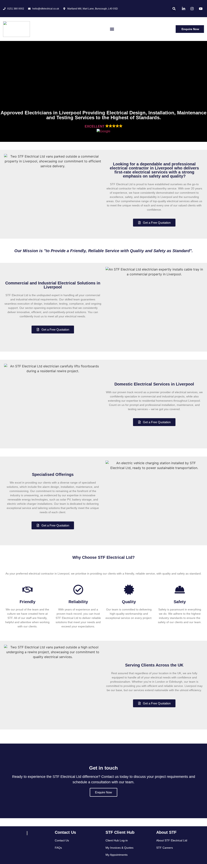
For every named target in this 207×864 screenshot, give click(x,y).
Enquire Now (103, 792)
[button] (174, 8)
